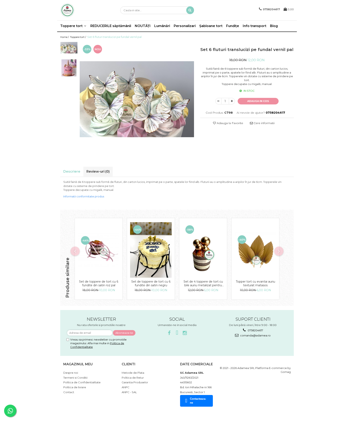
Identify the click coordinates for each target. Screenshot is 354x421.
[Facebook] (169, 333)
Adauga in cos (258, 101)
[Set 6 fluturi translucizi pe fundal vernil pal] (137, 99)
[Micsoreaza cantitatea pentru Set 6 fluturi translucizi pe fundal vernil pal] (218, 101)
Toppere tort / (78, 36)
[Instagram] (184, 333)
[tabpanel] (137, 99)
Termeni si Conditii (75, 377)
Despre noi (70, 372)
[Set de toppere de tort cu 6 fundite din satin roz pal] (98, 250)
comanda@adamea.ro (255, 335)
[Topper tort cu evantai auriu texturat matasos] (255, 250)
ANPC (125, 387)
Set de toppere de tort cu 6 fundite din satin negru (150, 283)
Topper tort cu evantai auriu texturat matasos (255, 283)
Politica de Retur (133, 377)
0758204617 (255, 330)
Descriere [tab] (71, 171)
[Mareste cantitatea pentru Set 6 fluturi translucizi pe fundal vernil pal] (232, 101)
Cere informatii (264, 123)
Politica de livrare (74, 387)
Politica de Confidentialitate (82, 382)
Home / (64, 36)
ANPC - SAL (129, 392)
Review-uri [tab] (98, 171)
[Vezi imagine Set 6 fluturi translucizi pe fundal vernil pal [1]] (68, 67)
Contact (68, 392)
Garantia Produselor (135, 382)
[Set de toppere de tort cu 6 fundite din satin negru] (151, 250)
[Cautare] (190, 10)
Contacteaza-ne (198, 400)
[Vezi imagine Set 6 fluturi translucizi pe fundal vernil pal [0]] (68, 47)
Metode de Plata (133, 372)
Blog (274, 26)
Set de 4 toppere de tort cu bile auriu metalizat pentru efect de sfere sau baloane (203, 283)
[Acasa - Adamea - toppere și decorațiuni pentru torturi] (80, 10)
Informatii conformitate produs (83, 196)
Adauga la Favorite (229, 123)
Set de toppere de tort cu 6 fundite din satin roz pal (98, 283)
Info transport (254, 26)
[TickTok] (177, 333)
